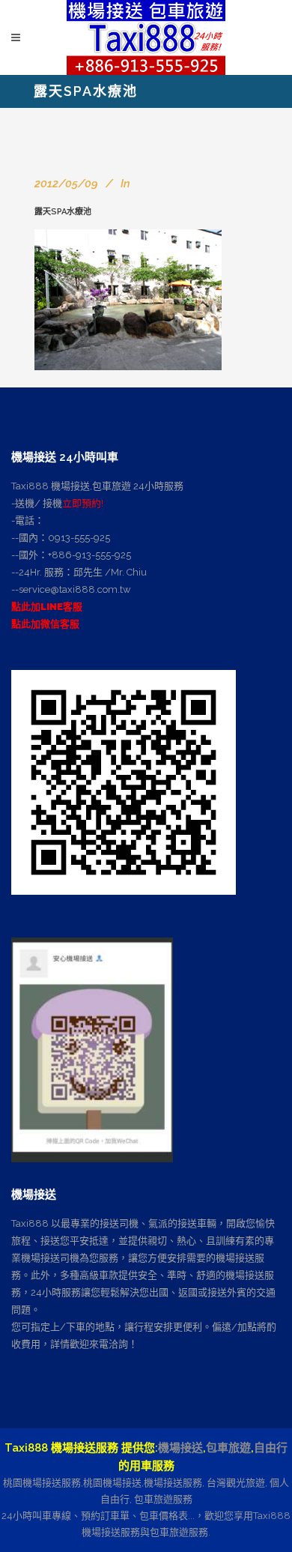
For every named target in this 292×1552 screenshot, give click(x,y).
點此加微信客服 (45, 623)
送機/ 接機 (38, 503)
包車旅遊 (228, 1448)
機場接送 (180, 1448)
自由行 (271, 1448)
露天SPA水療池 (62, 212)
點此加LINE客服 (46, 606)
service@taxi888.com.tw (75, 589)
